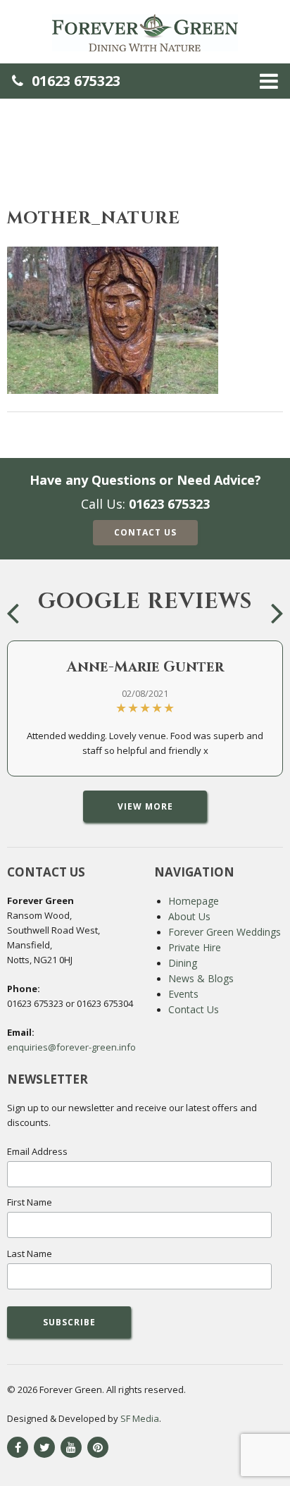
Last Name (29, 1253)
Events (183, 994)
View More (145, 806)
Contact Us (145, 532)
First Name (29, 1202)
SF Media (139, 1418)
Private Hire (194, 947)
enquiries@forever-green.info (71, 1047)
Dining (182, 963)
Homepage (193, 901)
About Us (189, 916)
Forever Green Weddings (224, 932)
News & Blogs (201, 978)
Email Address (37, 1151)
